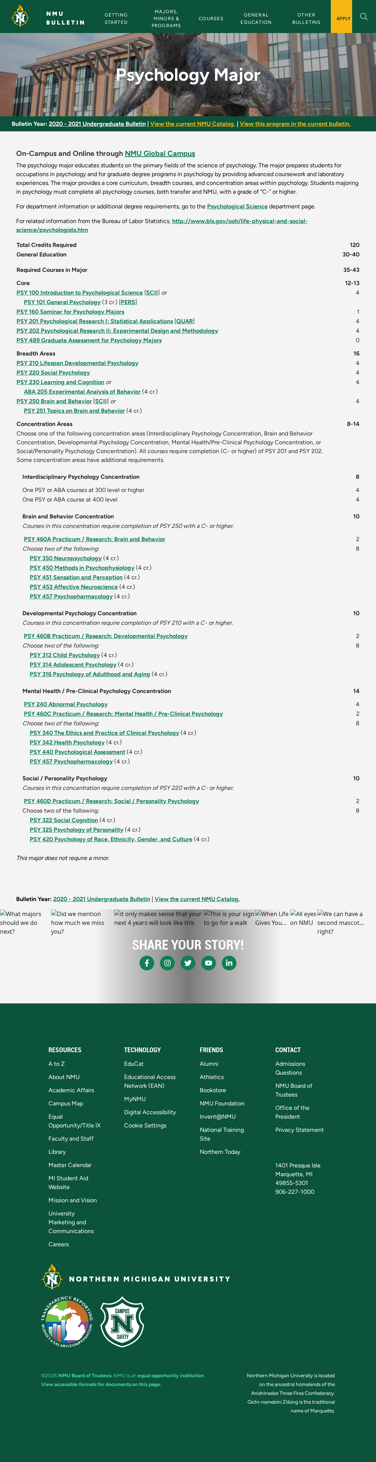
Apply (344, 18)
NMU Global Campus (160, 153)
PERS (128, 302)
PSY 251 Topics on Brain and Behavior (74, 410)
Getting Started (117, 18)
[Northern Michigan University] (20, 16)
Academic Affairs (71, 1090)
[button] (364, 15)
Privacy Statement (299, 1129)
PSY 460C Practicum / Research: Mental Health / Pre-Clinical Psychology (123, 713)
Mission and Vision (72, 1200)
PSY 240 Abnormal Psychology (66, 704)
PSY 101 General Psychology (62, 302)
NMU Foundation (222, 1103)
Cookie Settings (145, 1125)
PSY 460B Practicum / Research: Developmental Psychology (106, 635)
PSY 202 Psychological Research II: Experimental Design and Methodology (117, 330)
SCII (152, 292)
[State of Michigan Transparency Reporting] (67, 1322)
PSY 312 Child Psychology (65, 655)
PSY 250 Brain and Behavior (54, 401)
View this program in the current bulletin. (295, 123)
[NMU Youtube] (208, 963)
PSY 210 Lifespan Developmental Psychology (77, 363)
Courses (211, 18)
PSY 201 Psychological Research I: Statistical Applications (95, 321)
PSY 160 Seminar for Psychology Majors (70, 311)
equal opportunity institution (171, 1375)
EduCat (134, 1063)
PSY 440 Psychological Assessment (77, 751)
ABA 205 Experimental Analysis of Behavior (82, 391)
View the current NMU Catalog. (192, 123)
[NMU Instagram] (167, 963)
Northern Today (220, 1151)
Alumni (209, 1063)
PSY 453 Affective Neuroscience (74, 586)
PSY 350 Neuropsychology (66, 558)
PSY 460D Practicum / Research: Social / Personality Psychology (111, 801)
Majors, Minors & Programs (166, 18)
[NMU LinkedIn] (229, 963)
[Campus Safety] (122, 1322)
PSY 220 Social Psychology (53, 372)
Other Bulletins (306, 18)
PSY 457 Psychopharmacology (71, 596)
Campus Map (65, 1103)
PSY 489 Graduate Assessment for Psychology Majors (89, 340)
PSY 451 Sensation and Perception (76, 577)
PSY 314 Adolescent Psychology (73, 664)
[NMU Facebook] (147, 963)
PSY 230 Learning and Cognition (60, 382)
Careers (58, 1244)
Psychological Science (237, 206)
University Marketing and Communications (71, 1222)
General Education (256, 18)
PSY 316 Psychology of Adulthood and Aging (90, 674)
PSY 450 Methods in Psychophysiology (82, 567)
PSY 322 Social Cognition (64, 820)
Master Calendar (69, 1165)
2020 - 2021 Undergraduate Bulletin (97, 123)
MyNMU (135, 1098)
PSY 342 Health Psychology (67, 742)
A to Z (56, 1063)
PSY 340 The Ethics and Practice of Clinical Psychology (104, 732)
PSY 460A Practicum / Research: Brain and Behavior (94, 539)
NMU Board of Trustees (84, 1375)
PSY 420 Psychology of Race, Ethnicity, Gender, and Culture (111, 839)
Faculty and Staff (71, 1138)
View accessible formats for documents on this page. (101, 1384)
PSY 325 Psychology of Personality (76, 829)
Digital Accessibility (150, 1112)
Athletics (212, 1076)
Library (57, 1151)
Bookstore (213, 1090)
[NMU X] (188, 963)
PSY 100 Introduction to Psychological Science (80, 292)
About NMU (64, 1076)
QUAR (184, 321)
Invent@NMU (218, 1116)
